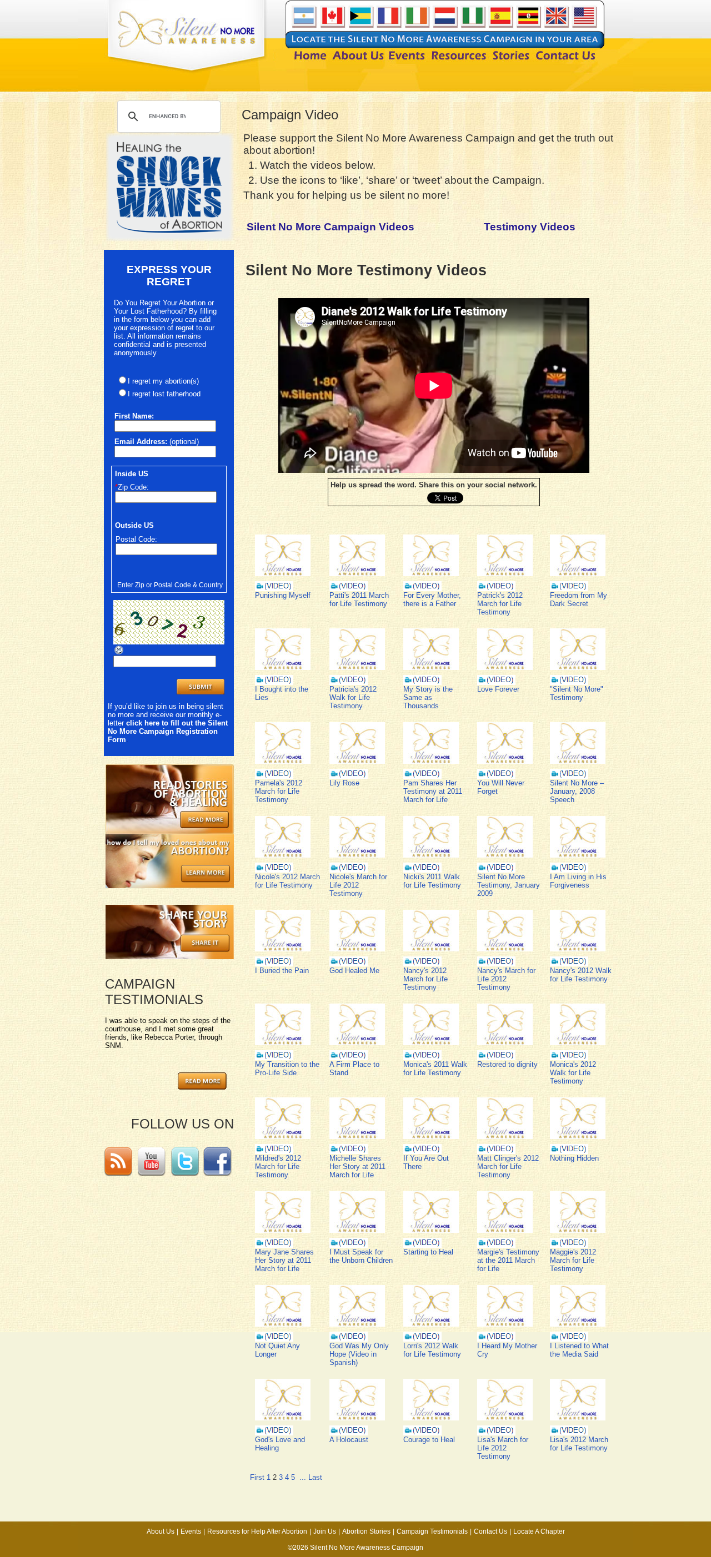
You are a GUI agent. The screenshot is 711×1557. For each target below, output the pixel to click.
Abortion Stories (366, 1531)
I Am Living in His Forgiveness (578, 881)
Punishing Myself (283, 595)
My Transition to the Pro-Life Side (287, 1068)
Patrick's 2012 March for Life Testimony (500, 603)
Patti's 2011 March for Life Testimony (359, 599)
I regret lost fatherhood (164, 394)
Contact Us (490, 1531)
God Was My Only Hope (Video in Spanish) (359, 1354)
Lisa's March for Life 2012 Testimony (502, 1447)
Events (191, 1531)
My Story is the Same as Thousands (428, 697)
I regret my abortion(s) (163, 381)
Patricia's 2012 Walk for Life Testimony (353, 697)
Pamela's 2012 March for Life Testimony (278, 791)
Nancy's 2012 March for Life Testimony (425, 978)
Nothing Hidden (574, 1158)
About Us (160, 1531)
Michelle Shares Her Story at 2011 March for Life (357, 1166)
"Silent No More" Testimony (576, 693)
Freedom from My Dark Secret (578, 599)
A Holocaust (348, 1439)
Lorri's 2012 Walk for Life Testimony (432, 1350)
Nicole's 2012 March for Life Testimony (287, 881)
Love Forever (498, 689)
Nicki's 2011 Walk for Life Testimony (432, 881)
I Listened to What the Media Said (579, 1350)
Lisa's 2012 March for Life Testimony (579, 1443)
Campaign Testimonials (432, 1531)
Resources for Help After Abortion (257, 1531)
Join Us (324, 1531)
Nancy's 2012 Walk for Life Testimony (581, 974)
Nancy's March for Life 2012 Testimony (506, 978)
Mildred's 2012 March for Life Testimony (278, 1166)
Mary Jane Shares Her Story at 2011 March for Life (284, 1260)
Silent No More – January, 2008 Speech (577, 791)
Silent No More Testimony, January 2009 (508, 885)
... (302, 1477)
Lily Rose (344, 783)
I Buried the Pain (282, 970)
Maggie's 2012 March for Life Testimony (573, 1260)
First (257, 1477)
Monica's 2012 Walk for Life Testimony (573, 1072)
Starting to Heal (428, 1252)
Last (315, 1477)
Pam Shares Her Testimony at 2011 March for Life (432, 791)
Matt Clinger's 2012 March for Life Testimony (508, 1166)
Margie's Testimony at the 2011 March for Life (508, 1260)
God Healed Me (354, 970)
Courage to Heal (429, 1439)
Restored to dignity (507, 1064)
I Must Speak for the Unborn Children (361, 1256)
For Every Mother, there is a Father (432, 599)
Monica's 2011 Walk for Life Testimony (435, 1068)
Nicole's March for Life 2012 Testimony (358, 885)
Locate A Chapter (539, 1531)
